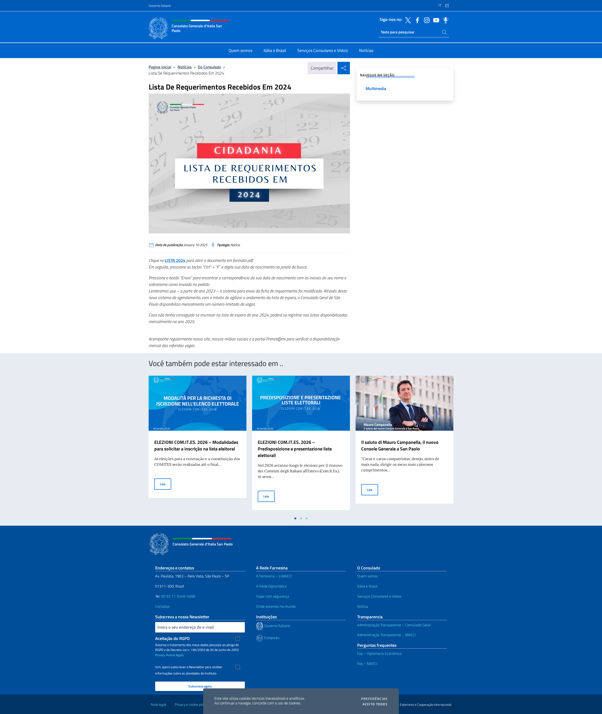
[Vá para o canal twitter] (407, 20)
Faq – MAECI (367, 663)
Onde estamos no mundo (276, 606)
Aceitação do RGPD (172, 638)
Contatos (162, 606)
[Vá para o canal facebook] (416, 20)
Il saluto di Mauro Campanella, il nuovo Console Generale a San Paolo (400, 445)
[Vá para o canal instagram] (425, 20)
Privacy (160, 654)
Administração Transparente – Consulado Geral (394, 625)
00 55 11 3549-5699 (178, 596)
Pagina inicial (160, 67)
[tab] (295, 518)
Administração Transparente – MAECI (386, 635)
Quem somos (367, 576)
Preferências (374, 698)
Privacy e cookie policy (191, 704)
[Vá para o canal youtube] (435, 20)
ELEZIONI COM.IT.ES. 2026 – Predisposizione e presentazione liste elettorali (295, 448)
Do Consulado (209, 67)
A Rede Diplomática (271, 586)
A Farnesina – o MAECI (274, 576)
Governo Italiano (276, 625)
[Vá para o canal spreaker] (444, 20)
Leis (165, 483)
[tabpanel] (197, 445)
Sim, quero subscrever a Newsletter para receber (188, 667)
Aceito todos (375, 704)
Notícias (185, 67)
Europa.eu (271, 637)
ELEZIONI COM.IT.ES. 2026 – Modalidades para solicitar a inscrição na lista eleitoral (196, 445)
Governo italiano (160, 5)
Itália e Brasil (367, 586)
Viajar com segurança (272, 596)
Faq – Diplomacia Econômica (379, 653)
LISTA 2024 (175, 260)
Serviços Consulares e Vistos (379, 596)
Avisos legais (175, 654)
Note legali (158, 704)
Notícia (362, 606)
